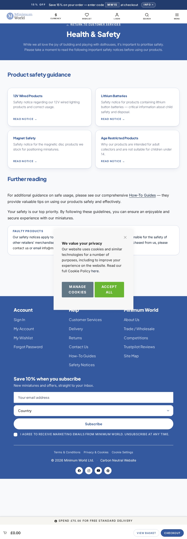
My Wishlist (23, 337)
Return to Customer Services (93, 24)
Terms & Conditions (67, 452)
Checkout (172, 532)
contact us (21, 248)
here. (95, 271)
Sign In (19, 319)
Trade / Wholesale (139, 328)
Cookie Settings (122, 452)
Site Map (131, 355)
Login (117, 19)
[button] (55, 16)
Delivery (76, 328)
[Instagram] (88, 470)
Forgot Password (28, 346)
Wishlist (86, 19)
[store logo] (20, 16)
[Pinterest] (108, 470)
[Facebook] (79, 470)
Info (147, 4)
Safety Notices (82, 364)
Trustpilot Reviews (139, 346)
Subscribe (93, 424)
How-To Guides (142, 195)
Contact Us (78, 346)
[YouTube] (98, 470)
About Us (131, 319)
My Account (24, 328)
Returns (75, 337)
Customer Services (85, 319)
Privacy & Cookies (96, 452)
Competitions (136, 337)
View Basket (146, 532)
